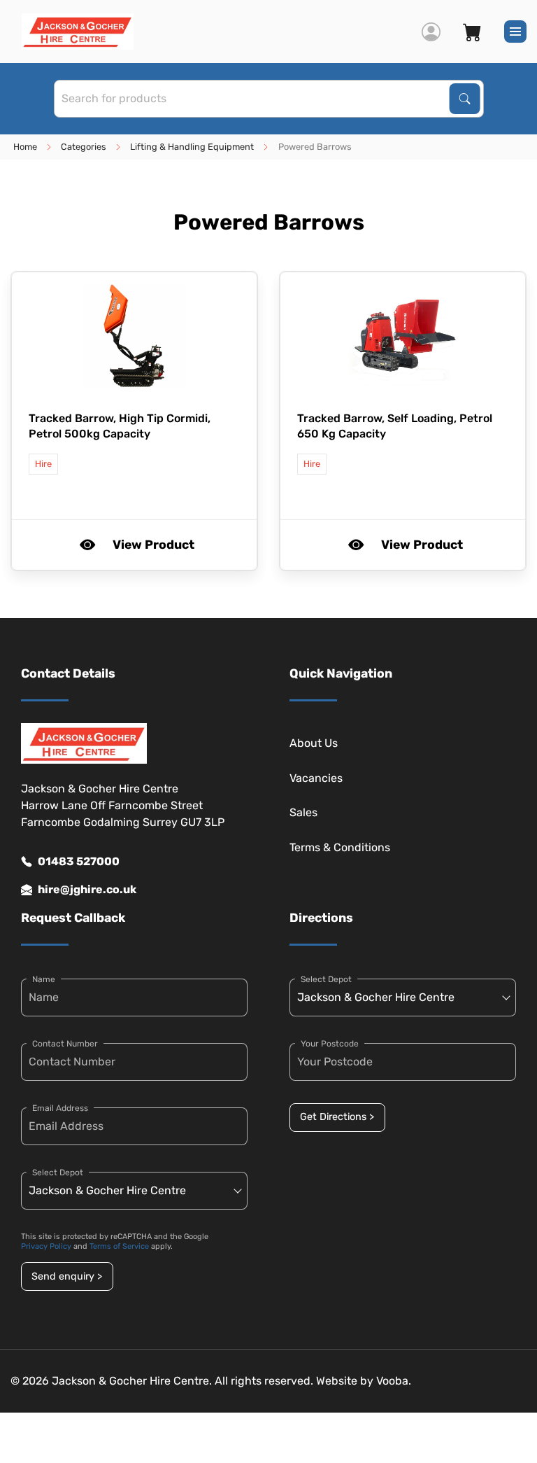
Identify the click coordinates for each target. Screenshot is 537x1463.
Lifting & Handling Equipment (192, 146)
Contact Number (65, 1044)
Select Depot (57, 1172)
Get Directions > (337, 1117)
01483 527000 (79, 861)
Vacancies (316, 778)
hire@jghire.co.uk (87, 889)
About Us (313, 743)
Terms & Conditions (339, 847)
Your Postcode (330, 1044)
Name (43, 979)
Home (25, 146)
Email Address (60, 1108)
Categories (83, 146)
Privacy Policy (46, 1246)
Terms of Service (119, 1246)
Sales (303, 812)
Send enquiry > (66, 1276)
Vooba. (393, 1380)
